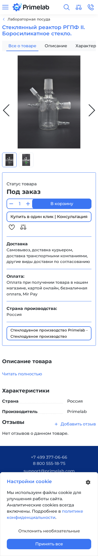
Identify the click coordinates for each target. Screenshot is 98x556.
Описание (56, 45)
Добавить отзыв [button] (78, 424)
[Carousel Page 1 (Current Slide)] (9, 160)
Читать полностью (22, 373)
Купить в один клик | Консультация (49, 216)
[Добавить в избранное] (12, 227)
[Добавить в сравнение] (23, 227)
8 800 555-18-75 (49, 463)
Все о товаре (22, 45)
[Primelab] (31, 6)
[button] (66, 7)
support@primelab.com (49, 471)
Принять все (49, 543)
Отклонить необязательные (49, 530)
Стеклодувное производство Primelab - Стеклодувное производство (49, 333)
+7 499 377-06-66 (49, 457)
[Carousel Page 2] (26, 160)
